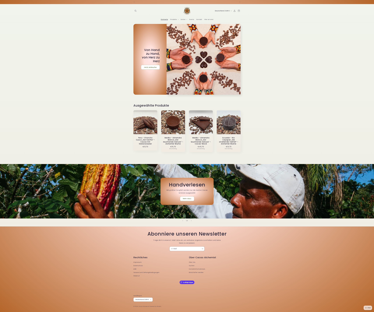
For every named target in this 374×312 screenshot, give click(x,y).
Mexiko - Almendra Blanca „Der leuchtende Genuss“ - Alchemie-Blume (173, 141)
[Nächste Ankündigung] (240, 2)
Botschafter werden (196, 272)
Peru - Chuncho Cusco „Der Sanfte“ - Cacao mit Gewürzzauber (145, 141)
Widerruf (136, 276)
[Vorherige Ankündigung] (134, 2)
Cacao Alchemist (144, 306)
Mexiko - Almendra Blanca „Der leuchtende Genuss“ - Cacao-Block (201, 141)
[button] (135, 11)
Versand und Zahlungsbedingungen (146, 272)
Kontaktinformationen (197, 269)
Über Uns (192, 262)
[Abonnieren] (202, 248)
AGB (134, 269)
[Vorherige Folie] (183, 221)
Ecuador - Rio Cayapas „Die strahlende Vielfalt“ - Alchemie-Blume (228, 141)
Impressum (137, 262)
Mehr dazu (187, 199)
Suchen (191, 266)
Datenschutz (138, 266)
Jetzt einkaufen (150, 67)
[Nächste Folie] (191, 221)
